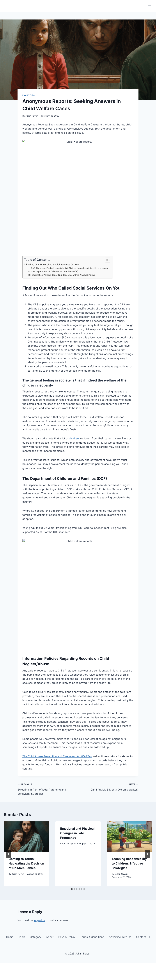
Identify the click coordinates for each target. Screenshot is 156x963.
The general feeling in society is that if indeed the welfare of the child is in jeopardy (72, 268)
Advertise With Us (120, 937)
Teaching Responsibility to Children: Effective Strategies (129, 863)
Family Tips (28, 95)
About (49, 937)
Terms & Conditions (92, 937)
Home (9, 937)
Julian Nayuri (31, 116)
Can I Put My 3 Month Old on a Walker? (114, 787)
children (74, 438)
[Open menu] (149, 6)
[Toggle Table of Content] (106, 260)
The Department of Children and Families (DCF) (54, 271)
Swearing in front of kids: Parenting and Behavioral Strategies (42, 789)
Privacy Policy (66, 937)
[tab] (72, 889)
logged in (39, 920)
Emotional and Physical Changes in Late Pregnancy (77, 833)
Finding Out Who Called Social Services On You (52, 264)
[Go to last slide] (8, 854)
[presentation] (26, 836)
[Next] (147, 854)
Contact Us (143, 937)
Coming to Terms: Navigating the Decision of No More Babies (26, 863)
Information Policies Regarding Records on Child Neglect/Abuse (63, 275)
